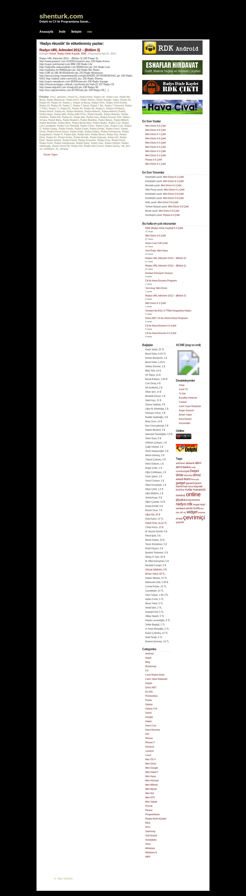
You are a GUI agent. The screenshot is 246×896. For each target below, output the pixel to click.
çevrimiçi (194, 517)
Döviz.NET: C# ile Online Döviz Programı (166, 318)
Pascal (148, 806)
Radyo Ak (60, 111)
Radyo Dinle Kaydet (68, 53)
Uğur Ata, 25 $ (152, 514)
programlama (193, 500)
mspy (181, 385)
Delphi (148, 683)
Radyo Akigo (46, 114)
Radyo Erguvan (98, 137)
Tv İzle (182, 393)
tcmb (196, 508)
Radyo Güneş (112, 146)
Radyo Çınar (102, 125)
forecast (195, 479)
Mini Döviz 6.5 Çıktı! (155, 142)
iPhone (149, 738)
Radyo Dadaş (50, 128)
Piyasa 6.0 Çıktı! (171, 215)
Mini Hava (150, 776)
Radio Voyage (103, 99)
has (185, 486)
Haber (148, 721)
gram (198, 483)
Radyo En (51, 137)
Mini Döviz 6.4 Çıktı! (155, 147)
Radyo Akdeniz (92, 111)
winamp (64, 149)
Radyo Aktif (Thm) (76, 114)
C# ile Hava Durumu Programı (161, 280)
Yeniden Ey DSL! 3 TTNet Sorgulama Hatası (168, 310)
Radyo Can (115, 123)
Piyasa (148, 810)
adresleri (61, 97)
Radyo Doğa (76, 131)
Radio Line (112, 97)
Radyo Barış (54, 120)
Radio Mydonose (56, 99)
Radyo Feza (103, 140)
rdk (122, 146)
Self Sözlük (151, 835)
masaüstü (199, 489)
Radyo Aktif (60, 114)
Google (149, 717)
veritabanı (49, 149)
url (40, 149)
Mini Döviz (150, 763)
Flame (148, 700)
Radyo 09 (56, 102)
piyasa (180, 499)
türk (178, 512)
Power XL (73, 97)
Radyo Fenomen (87, 140)
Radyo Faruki (70, 140)
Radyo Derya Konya (57, 131)
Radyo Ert (113, 137)
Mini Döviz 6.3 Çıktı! (155, 151)
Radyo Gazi (97, 143)
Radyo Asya (92, 117)
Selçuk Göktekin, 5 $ (156, 569)
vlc (57, 149)
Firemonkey (151, 696)
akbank (190, 463)
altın (198, 463)
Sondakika (150, 839)
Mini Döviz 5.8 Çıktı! (173, 194)
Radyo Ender (65, 137)
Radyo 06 (44, 102)
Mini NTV (150, 797)
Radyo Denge (97, 128)
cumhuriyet (182, 471)
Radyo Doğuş (92, 131)
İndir (62, 31)
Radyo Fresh (46, 143)
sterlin (189, 508)
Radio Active (86, 97)
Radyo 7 (67, 105)
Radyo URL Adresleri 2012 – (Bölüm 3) (69, 50)
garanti (190, 483)
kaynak (198, 486)
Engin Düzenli (186, 410)
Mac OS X (150, 759)
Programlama (152, 814)
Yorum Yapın (50, 154)
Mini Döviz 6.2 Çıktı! (155, 155)
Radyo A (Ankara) (115, 108)
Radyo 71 (54, 108)
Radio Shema (88, 99)
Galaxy (149, 704)
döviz (197, 475)
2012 (53, 97)
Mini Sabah (151, 801)
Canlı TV (183, 389)
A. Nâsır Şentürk (63, 878)
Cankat (182, 402)
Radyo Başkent (71, 120)
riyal (202, 504)
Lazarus (149, 751)
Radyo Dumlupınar (111, 131)
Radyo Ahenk (46, 111)
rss (89, 31)
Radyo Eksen (98, 134)
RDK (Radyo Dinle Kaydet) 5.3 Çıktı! (164, 228)
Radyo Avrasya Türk (110, 117)
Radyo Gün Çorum (94, 146)
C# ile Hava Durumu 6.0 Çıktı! (160, 333)
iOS (147, 734)
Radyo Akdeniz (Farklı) (113, 111)
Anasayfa (46, 31)
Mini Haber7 (151, 772)
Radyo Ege (70, 134)
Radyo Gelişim (112, 143)
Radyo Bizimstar (48, 123)
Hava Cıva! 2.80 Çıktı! (156, 243)
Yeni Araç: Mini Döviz (156, 288)
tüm (128, 146)
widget (192, 512)
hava (190, 486)
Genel (52, 53)
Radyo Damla (66, 128)
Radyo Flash (118, 140)
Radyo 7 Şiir (96, 105)
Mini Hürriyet (152, 780)
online (193, 494)
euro (187, 479)
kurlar (188, 489)
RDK (83, 53)
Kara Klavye (185, 419)
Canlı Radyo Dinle (155, 674)
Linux (148, 755)
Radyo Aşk (79, 117)
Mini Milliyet (151, 784)
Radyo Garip (82, 143)
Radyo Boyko (100, 123)
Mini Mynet (151, 789)
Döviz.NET (150, 687)
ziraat (179, 518)
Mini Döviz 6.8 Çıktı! (155, 130)
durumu (188, 475)
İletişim (76, 31)
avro (179, 467)
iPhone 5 (150, 742)
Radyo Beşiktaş (88, 120)
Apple (148, 658)
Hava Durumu (152, 729)
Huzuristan (184, 423)
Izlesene (149, 746)
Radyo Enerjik (81, 137)
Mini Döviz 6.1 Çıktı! (155, 164)
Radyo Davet (81, 128)
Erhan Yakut (185, 414)
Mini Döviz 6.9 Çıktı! (155, 125)
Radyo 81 (66, 108)
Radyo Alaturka (112, 114)
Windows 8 (151, 852)
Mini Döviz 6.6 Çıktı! (155, 138)
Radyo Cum (117, 125)
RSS (147, 827)
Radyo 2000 (98, 102)
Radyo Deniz (113, 128)
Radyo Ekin (83, 134)
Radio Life (99, 97)
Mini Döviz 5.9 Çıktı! (169, 210)
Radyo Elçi (112, 134)
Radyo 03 (125, 99)
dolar (180, 475)
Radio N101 (72, 99)
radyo (116, 99)
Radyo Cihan (87, 125)
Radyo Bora (64, 123)
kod (178, 489)
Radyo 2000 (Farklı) (116, 102)
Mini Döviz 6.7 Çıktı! (155, 134)
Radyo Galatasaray (64, 143)
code (193, 467)
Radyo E (58, 134)
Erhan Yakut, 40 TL (155, 573)
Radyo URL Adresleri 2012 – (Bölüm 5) (165, 258)
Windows (150, 848)
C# (146, 670)
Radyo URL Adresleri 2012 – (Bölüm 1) (165, 265)
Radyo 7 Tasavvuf (114, 105)
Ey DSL (149, 691)
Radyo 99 (89, 108)
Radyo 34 (44, 105)
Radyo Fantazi (53, 140)
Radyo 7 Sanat (81, 105)
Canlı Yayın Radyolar (156, 679)
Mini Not (149, 793)
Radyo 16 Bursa (81, 102)
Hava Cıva (150, 725)
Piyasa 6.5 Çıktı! (153, 159)
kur (183, 489)
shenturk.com (61, 16)
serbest (180, 508)
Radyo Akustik (94, 114)
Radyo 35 (56, 105)
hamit (179, 486)
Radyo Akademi (74, 111)
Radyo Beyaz (105, 120)
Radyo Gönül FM (61, 146)
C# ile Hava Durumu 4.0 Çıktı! (160, 325)
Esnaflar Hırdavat (188, 397)
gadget (180, 483)
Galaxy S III (151, 708)
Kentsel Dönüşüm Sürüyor (159, 273)
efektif (179, 479)
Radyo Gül (76, 146)
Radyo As (67, 117)
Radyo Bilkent (121, 120)
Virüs (148, 844)
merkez (180, 495)
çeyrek (180, 522)
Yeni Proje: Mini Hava (156, 250)
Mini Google (151, 768)
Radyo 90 (77, 108)
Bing (147, 662)
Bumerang (150, 666)
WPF (147, 856)
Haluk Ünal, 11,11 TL (156, 523)
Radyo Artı (55, 117)
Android (149, 653)
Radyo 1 (67, 102)
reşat (196, 504)
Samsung (150, 831)
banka (186, 467)
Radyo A (100, 108)
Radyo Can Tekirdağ (68, 125)
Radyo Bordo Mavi (81, 123)
